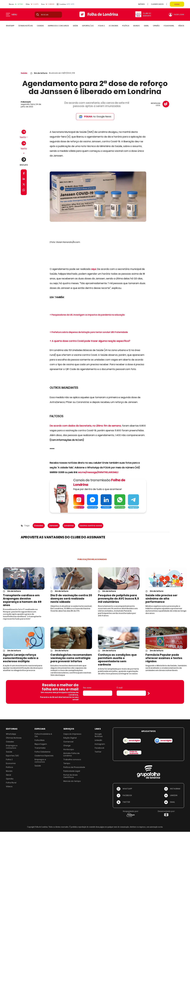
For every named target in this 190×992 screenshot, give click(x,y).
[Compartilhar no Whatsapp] (23, 190)
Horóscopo (68, 749)
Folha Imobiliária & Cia (43, 735)
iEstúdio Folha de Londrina (71, 754)
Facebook (99, 748)
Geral (8, 775)
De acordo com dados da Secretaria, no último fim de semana (85, 425)
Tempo (66, 763)
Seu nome (87, 688)
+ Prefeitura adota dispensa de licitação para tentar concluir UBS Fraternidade (89, 332)
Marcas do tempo (72, 781)
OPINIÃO (156, 25)
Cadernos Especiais (44, 755)
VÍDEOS (181, 25)
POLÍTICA (125, 25)
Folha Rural (11, 782)
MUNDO (136, 25)
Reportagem (41, 744)
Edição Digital (70, 738)
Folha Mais (40, 740)
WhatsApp (11, 734)
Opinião (10, 778)
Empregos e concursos (11, 746)
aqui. (93, 269)
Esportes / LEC (12, 755)
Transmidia (40, 748)
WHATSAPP (10, 25)
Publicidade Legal (71, 771)
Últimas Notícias (14, 738)
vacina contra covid (91, 525)
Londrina (69, 525)
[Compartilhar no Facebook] (23, 174)
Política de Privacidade (74, 767)
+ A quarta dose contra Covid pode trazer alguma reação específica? (90, 341)
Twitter (98, 751)
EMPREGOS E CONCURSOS (58, 25)
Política (9, 767)
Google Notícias (99, 735)
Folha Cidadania (42, 751)
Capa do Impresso (72, 734)
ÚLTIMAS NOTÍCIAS (25, 25)
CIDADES (40, 25)
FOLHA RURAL (169, 25)
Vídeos (9, 786)
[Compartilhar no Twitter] (24, 185)
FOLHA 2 (101, 25)
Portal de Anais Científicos (70, 776)
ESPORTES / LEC (88, 25)
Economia (11, 763)
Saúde (24, 73)
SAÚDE (75, 25)
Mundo (9, 771)
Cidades (38, 525)
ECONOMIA (113, 25)
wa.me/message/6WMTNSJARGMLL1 (98, 472)
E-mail (119, 688)
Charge (67, 745)
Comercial (68, 741)
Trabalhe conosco (72, 759)
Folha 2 (9, 759)
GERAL (146, 25)
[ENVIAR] (148, 693)
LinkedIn (98, 740)
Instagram (100, 744)
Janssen (53, 525)
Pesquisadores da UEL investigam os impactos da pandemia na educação (88, 314)
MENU (14, 14)
